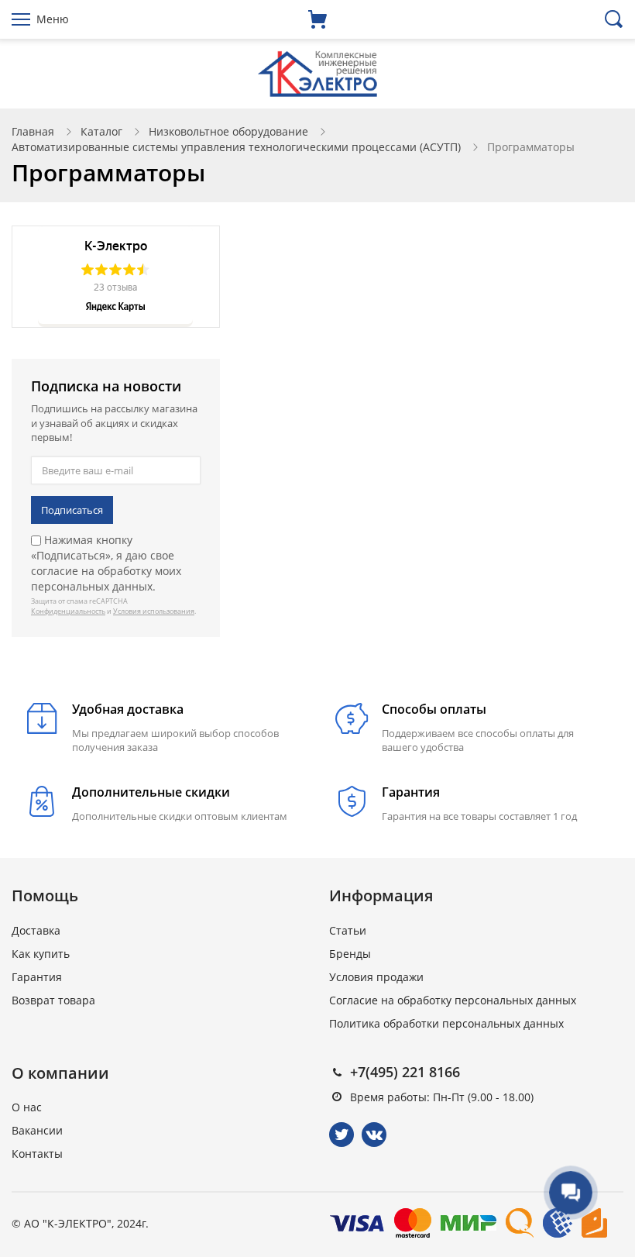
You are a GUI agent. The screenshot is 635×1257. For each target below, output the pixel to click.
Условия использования (153, 611)
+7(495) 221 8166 (405, 1071)
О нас (27, 1107)
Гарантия (37, 976)
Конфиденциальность (68, 611)
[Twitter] (341, 1134)
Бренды (350, 953)
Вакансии (37, 1130)
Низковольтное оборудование (228, 131)
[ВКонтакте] (374, 1134)
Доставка (36, 930)
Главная (33, 131)
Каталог (101, 131)
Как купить (41, 953)
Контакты (37, 1153)
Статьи (347, 930)
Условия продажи (376, 976)
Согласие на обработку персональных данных (452, 1000)
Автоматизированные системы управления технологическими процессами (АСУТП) (236, 146)
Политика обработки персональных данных (446, 1023)
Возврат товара (53, 1000)
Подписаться (72, 510)
